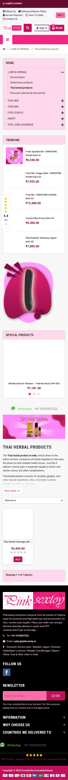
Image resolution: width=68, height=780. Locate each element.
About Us (11, 11)
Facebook (6, 672)
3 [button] (38, 394)
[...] (37, 630)
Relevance (10, 500)
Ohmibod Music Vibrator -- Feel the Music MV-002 (34, 383)
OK (57, 696)
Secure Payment (14, 15)
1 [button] (30, 394)
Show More (12, 491)
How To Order (35, 15)
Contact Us (11, 18)
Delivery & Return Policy (33, 11)
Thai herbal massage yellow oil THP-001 (18, 541)
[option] (34, 366)
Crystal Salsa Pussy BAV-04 (40, 218)
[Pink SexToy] (12, 27)
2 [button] (34, 394)
